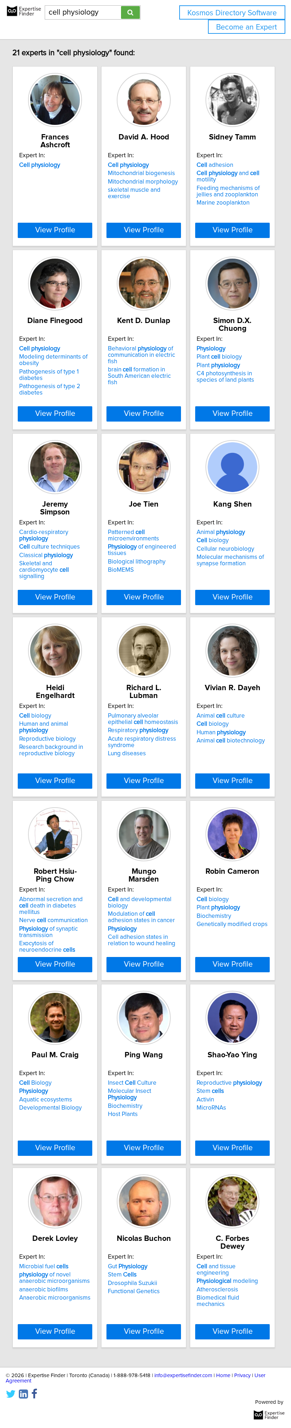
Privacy (242, 1375)
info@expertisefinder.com (183, 1375)
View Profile (55, 230)
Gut (127, 1266)
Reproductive (229, 1083)
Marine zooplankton (223, 203)
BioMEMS (121, 570)
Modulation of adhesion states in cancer (141, 917)
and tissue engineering (216, 1269)
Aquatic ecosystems (45, 1099)
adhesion (215, 165)
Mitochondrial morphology (143, 182)
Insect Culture (132, 1083)
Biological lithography (136, 562)
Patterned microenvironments (133, 535)
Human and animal (43, 727)
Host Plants (123, 1114)
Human (221, 732)
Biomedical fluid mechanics (218, 1301)
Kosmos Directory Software (232, 13)
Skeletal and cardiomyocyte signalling (44, 570)
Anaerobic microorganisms (54, 1298)
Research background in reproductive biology (51, 750)
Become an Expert (246, 27)
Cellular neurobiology (225, 549)
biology (213, 540)
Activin (205, 1099)
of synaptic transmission (48, 932)
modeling (227, 1281)
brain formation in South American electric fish (139, 376)
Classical (46, 555)
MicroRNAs (211, 1108)
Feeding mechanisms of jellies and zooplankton (228, 191)
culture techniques (49, 547)
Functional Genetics (134, 1291)
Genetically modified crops (232, 924)
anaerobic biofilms (43, 1289)
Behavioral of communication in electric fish (141, 355)
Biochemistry (214, 916)
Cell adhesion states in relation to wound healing (141, 940)
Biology (35, 1083)
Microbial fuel (43, 1266)
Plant (218, 365)
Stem (210, 1091)
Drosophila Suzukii (132, 1283)
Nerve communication (53, 920)
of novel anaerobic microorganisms (54, 1277)
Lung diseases (127, 753)
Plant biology (219, 357)
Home (223, 1375)
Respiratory (138, 730)
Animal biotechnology (231, 740)
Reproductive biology (47, 739)
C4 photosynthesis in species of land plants (225, 376)
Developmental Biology (50, 1108)
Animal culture (221, 716)
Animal (221, 532)
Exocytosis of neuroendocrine (47, 946)
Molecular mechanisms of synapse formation (230, 560)
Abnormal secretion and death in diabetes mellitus (51, 905)
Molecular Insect (129, 1094)
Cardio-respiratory (43, 535)
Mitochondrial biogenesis (141, 173)
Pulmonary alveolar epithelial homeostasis (143, 719)
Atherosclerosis (217, 1289)
